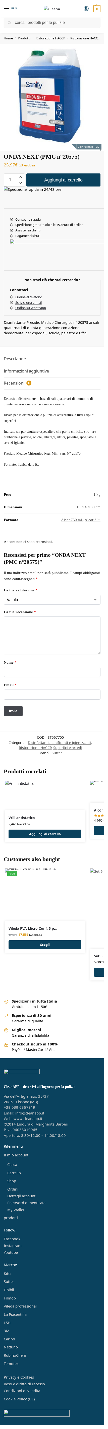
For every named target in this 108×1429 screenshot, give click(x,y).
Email (10, 685)
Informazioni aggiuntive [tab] (26, 371)
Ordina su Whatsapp (30, 307)
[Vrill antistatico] (45, 795)
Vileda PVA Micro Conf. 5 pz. (33, 928)
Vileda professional (20, 1306)
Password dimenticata (26, 1202)
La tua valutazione (20, 590)
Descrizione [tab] (15, 358)
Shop (11, 1180)
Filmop (10, 1297)
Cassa (12, 1164)
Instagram (13, 1245)
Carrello (14, 1172)
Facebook (12, 1238)
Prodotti (24, 38)
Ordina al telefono (28, 297)
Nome (10, 662)
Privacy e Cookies (19, 1377)
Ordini (12, 1189)
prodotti (11, 1217)
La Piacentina (15, 1314)
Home (8, 38)
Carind (9, 1338)
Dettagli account (21, 1195)
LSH (7, 1322)
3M (6, 1330)
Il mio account (16, 1154)
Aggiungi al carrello (63, 179)
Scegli (45, 944)
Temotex (11, 1363)
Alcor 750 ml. (72, 520)
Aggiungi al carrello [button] (45, 834)
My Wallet (15, 1209)
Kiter (8, 1273)
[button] (96, 8)
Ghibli (9, 1289)
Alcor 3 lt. (92, 520)
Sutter (57, 753)
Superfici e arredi (67, 747)
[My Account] (86, 9)
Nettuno (11, 1346)
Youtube (11, 1252)
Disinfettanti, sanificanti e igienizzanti (59, 742)
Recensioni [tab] (17, 383)
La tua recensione (20, 612)
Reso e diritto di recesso (24, 1383)
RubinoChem (15, 1355)
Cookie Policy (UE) (19, 1398)
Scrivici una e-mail (28, 302)
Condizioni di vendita (22, 1390)
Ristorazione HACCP (50, 38)
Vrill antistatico (22, 817)
